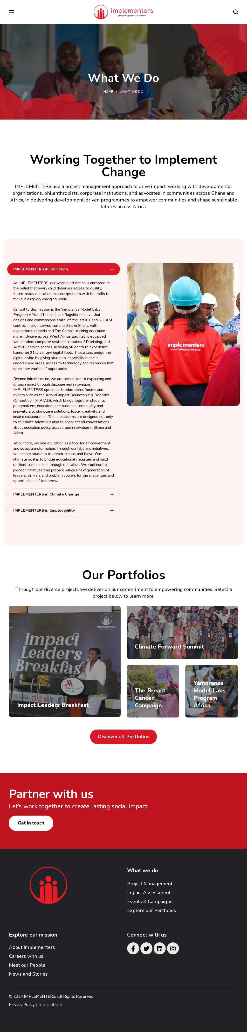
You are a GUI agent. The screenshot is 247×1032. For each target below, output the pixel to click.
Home (108, 91)
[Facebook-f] (133, 948)
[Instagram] (173, 948)
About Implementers (32, 947)
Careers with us (26, 956)
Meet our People (27, 965)
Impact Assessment (149, 892)
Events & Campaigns (149, 901)
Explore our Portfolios (151, 910)
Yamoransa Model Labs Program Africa (209, 694)
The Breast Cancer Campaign (150, 698)
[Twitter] (146, 948)
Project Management (149, 883)
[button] (235, 12)
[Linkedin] (160, 948)
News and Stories (28, 974)
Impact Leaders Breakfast (53, 705)
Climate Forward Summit (169, 646)
